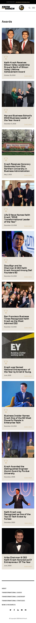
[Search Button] (29, 8)
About (4, 588)
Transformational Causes (12, 592)
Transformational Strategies (13, 600)
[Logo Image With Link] (21, 7)
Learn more (28, 76)
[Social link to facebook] (14, 610)
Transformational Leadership (13, 596)
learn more (28, 523)
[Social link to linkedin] (18, 610)
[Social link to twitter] (10, 610)
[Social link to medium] (25, 610)
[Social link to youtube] (22, 610)
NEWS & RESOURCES (9, 605)
